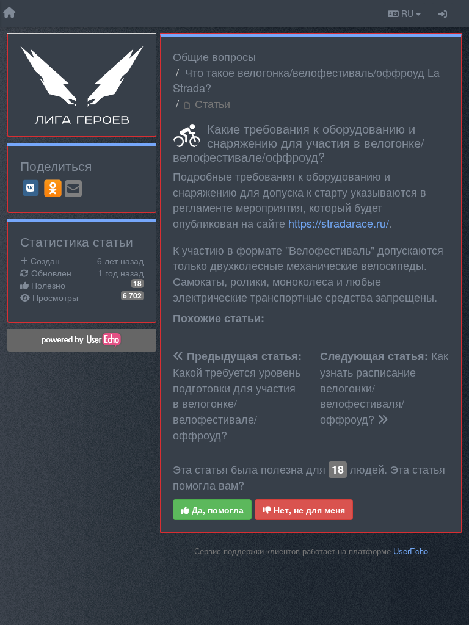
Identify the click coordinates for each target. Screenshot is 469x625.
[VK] (30, 188)
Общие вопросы (214, 56)
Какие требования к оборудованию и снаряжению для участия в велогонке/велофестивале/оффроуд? (298, 142)
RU (407, 13)
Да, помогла (216, 510)
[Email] (73, 189)
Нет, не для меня (308, 510)
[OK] (53, 188)
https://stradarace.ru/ (338, 223)
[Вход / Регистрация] (443, 13)
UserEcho (410, 551)
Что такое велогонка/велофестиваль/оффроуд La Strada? (306, 80)
